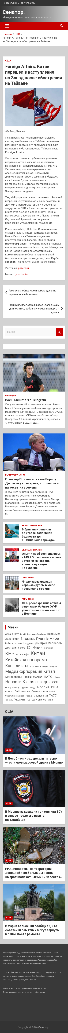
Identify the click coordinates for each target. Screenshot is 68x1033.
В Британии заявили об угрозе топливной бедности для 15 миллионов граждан (38, 535)
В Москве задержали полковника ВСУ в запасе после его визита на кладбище (33, 816)
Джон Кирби (21, 274)
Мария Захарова (49, 666)
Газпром (18, 643)
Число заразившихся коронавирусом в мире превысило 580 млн (38, 585)
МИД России (35, 666)
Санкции (9, 692)
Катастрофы (22, 654)
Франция (10, 395)
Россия (43, 687)
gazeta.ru (23, 268)
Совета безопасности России (18, 696)
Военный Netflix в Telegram (25, 400)
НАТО (48, 677)
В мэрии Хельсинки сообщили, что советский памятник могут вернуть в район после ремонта (32, 930)
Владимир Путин (33, 638)
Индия (37, 647)
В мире (52, 638)
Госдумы (28, 643)
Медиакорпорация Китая (30, 671)
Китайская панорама (26, 659)
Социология (41, 695)
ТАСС (53, 695)
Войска (9, 643)
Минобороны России (18, 677)
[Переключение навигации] (7, 26)
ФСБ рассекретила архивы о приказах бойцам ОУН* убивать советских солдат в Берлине (41, 608)
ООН (55, 682)
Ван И (23, 634)
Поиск (59, 332)
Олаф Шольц (12, 687)
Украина (19, 699)
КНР (9, 653)
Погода (32, 688)
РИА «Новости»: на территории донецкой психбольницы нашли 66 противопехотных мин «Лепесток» (33, 873)
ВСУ (16, 634)
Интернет (48, 648)
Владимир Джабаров (36, 634)
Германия (28, 578)
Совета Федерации (43, 691)
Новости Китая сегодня (28, 682)
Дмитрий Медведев (48, 643)
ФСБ (28, 700)
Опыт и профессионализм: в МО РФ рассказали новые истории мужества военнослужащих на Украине (41, 561)
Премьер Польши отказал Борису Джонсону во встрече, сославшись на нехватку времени (32, 483)
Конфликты (16, 665)
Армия (9, 634)
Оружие (24, 687)
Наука (57, 677)
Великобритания (15, 475)
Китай (38, 653)
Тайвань (9, 700)
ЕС (29, 647)
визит (50, 700)
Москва (37, 677)
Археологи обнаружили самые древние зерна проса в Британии (32, 292)
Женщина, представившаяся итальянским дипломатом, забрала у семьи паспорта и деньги (34, 308)
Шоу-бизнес (39, 699)
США (8, 60)
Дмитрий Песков (15, 647)
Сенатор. (14, 12)
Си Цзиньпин (22, 691)
